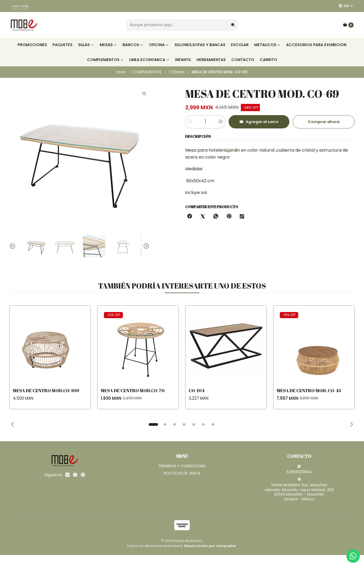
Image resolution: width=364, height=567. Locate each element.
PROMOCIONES (32, 44)
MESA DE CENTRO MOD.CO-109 (46, 390)
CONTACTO (242, 59)
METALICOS (265, 44)
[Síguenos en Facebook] (75, 474)
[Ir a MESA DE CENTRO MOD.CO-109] (50, 346)
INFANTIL (183, 59)
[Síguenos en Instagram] (67, 474)
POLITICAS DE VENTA (182, 473)
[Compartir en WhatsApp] (215, 216)
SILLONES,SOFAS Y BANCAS (200, 44)
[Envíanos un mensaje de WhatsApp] (353, 556)
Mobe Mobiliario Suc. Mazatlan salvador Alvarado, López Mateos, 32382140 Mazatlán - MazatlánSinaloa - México (299, 492)
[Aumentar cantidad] (220, 121)
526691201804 (299, 472)
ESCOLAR (240, 44)
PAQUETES (62, 44)
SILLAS (84, 44)
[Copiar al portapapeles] (241, 216)
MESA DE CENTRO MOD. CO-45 (309, 390)
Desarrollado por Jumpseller (210, 546)
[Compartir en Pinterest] (228, 216)
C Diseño (176, 72)
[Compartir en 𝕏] (202, 216)
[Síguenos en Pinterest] (82, 474)
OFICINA (157, 44)
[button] (153, 424)
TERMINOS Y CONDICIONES (182, 466)
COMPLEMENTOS (103, 59)
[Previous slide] (13, 246)
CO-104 (196, 390)
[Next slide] (145, 246)
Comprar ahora (323, 121)
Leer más (21, 6)
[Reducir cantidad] (190, 121)
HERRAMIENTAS (211, 59)
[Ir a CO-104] (226, 346)
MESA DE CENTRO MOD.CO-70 (133, 390)
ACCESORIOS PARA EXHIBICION (316, 44)
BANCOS (131, 44)
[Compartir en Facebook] (189, 216)
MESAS (106, 44)
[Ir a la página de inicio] (24, 25)
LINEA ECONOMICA (147, 59)
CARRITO (268, 59)
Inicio (121, 72)
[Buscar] (232, 25)
